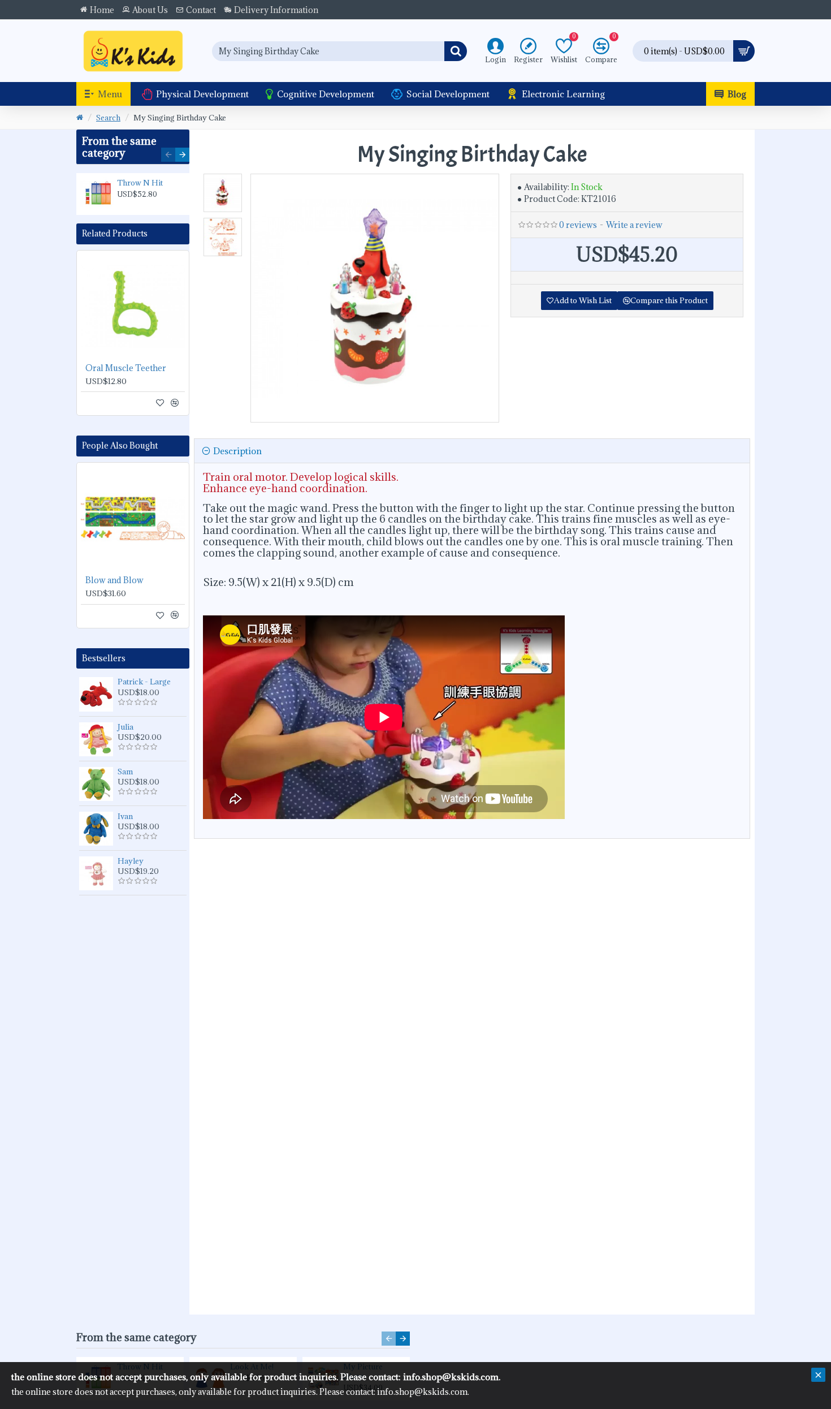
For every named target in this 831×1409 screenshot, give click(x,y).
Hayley (131, 861)
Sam (125, 771)
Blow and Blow (114, 580)
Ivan (125, 816)
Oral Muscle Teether (125, 368)
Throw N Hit (140, 183)
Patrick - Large (144, 682)
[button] (168, 155)
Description (237, 450)
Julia (125, 727)
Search (108, 118)
